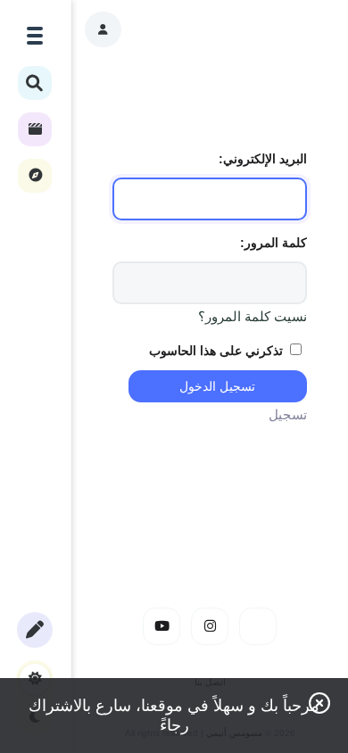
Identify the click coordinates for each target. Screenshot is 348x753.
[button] (103, 29)
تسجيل (288, 414)
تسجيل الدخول (217, 386)
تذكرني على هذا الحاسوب (217, 350)
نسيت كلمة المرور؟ (252, 316)
